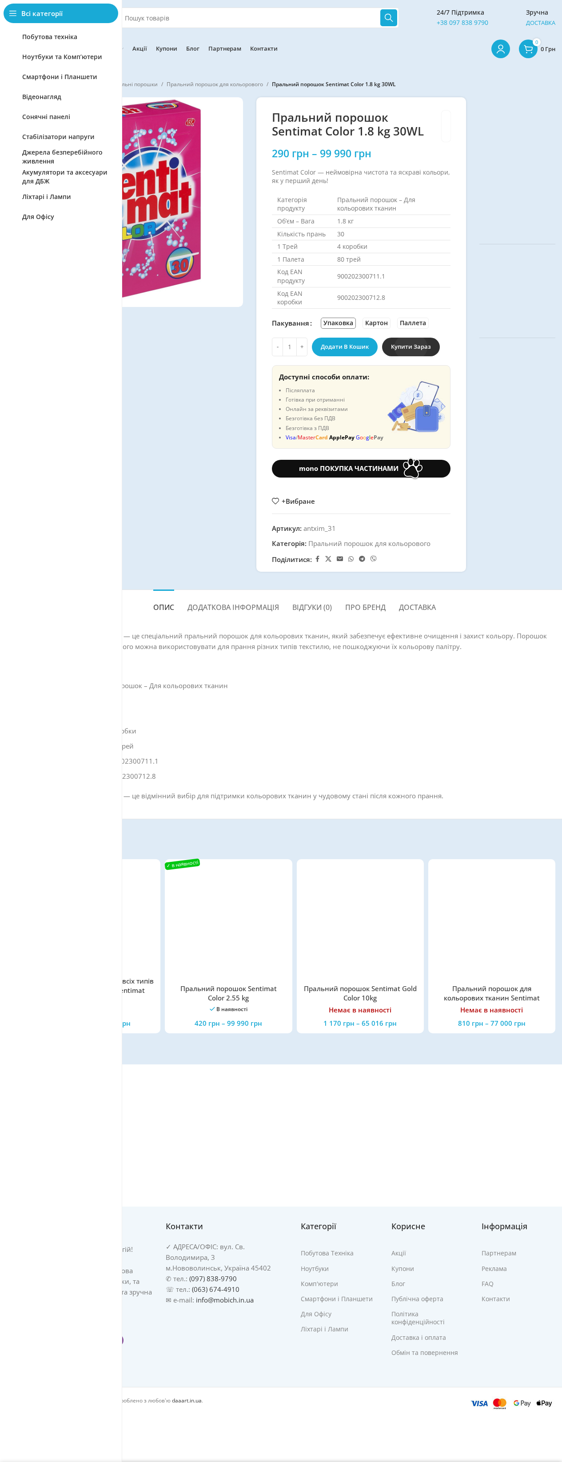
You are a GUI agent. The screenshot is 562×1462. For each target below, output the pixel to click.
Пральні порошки (135, 84)
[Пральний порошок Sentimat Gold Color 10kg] (360, 923)
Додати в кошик (345, 347)
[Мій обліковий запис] (500, 49)
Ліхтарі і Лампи (324, 1329)
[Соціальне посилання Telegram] (362, 559)
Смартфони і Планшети (337, 1299)
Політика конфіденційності (418, 1318)
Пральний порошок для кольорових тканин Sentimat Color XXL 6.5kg (492, 998)
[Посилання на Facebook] (317, 559)
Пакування (290, 323)
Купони (402, 1268)
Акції (398, 1253)
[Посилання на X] (328, 559)
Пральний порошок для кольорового (215, 84)
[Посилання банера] (517, 164)
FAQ (488, 1283)
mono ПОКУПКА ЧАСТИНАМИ (349, 468)
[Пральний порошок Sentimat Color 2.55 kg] (228, 923)
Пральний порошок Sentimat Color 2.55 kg (228, 993)
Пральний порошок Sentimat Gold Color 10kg (360, 993)
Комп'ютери (319, 1283)
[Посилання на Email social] (340, 559)
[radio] (338, 323)
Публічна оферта (417, 1299)
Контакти (496, 1299)
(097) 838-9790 (213, 1278)
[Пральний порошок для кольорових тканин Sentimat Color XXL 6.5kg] (492, 923)
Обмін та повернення (424, 1352)
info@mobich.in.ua (225, 1299)
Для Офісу (316, 1314)
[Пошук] (388, 17)
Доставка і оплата (418, 1337)
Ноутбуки (315, 1268)
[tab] (163, 603)
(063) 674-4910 (215, 1289)
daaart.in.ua (187, 1400)
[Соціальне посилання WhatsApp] (351, 559)
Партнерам (499, 1253)
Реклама (494, 1268)
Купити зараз (411, 347)
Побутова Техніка (327, 1253)
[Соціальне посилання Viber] (373, 559)
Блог (398, 1283)
